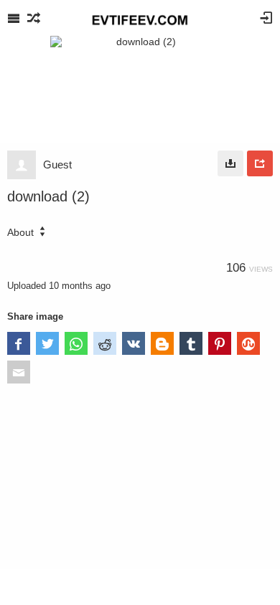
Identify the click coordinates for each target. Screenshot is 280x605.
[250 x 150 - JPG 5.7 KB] (230, 163)
